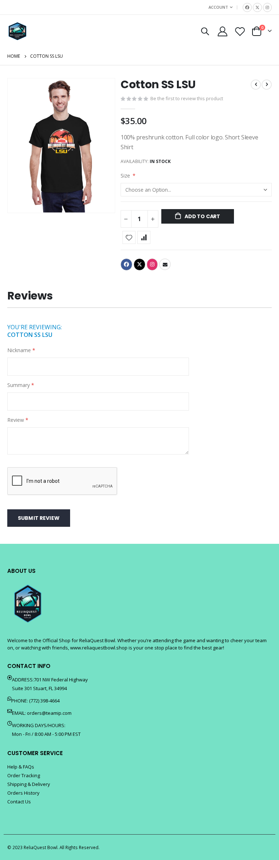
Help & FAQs (20, 766)
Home (13, 56)
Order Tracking (23, 775)
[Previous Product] (256, 85)
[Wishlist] (240, 31)
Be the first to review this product (186, 98)
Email (165, 264)
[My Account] (222, 31)
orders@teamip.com (49, 713)
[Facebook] (247, 7)
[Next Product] (267, 85)
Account (218, 7)
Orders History (23, 793)
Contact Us (19, 801)
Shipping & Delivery (28, 784)
